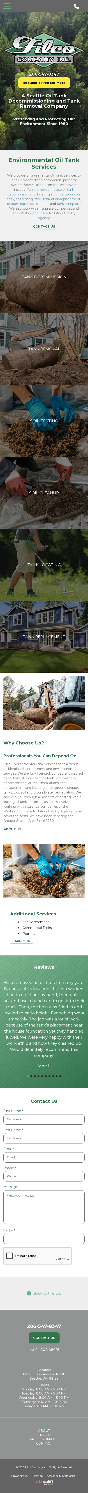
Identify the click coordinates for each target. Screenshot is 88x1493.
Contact (44, 1443)
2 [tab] (31, 1076)
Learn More (21, 941)
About (44, 1431)
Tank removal (37, 190)
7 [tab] (49, 1076)
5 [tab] (42, 1076)
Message (10, 1187)
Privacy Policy (19, 1475)
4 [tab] (38, 1076)
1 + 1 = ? (11, 1230)
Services (44, 1435)
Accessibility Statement (61, 1475)
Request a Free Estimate (44, 83)
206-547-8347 (44, 74)
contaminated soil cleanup (28, 204)
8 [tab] (53, 1076)
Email (9, 1149)
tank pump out (69, 204)
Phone (10, 1168)
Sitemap (37, 1475)
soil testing (24, 199)
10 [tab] (60, 1076)
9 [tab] (57, 1076)
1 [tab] (28, 1076)
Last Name (14, 1130)
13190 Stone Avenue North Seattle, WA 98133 (44, 1376)
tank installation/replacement (57, 199)
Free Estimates (44, 1439)
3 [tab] (35, 1076)
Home (44, 1426)
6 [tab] (46, 1076)
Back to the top (47, 1293)
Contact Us (44, 226)
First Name (14, 1111)
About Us (12, 829)
